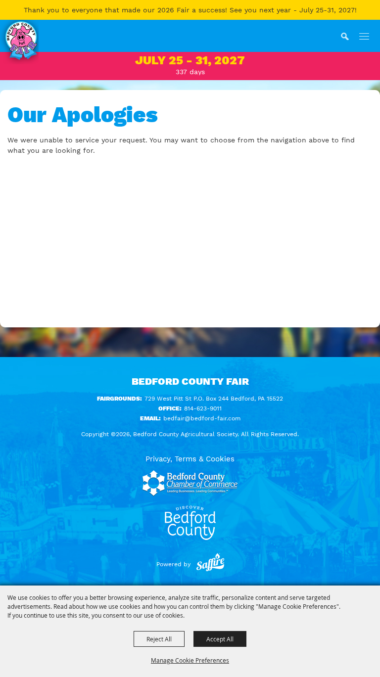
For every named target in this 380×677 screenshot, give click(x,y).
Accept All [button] (220, 639)
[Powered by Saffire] (210, 564)
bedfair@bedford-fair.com (201, 418)
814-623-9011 (203, 408)
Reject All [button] (159, 639)
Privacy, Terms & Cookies (190, 458)
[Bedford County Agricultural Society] (19, 42)
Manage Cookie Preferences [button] (190, 660)
